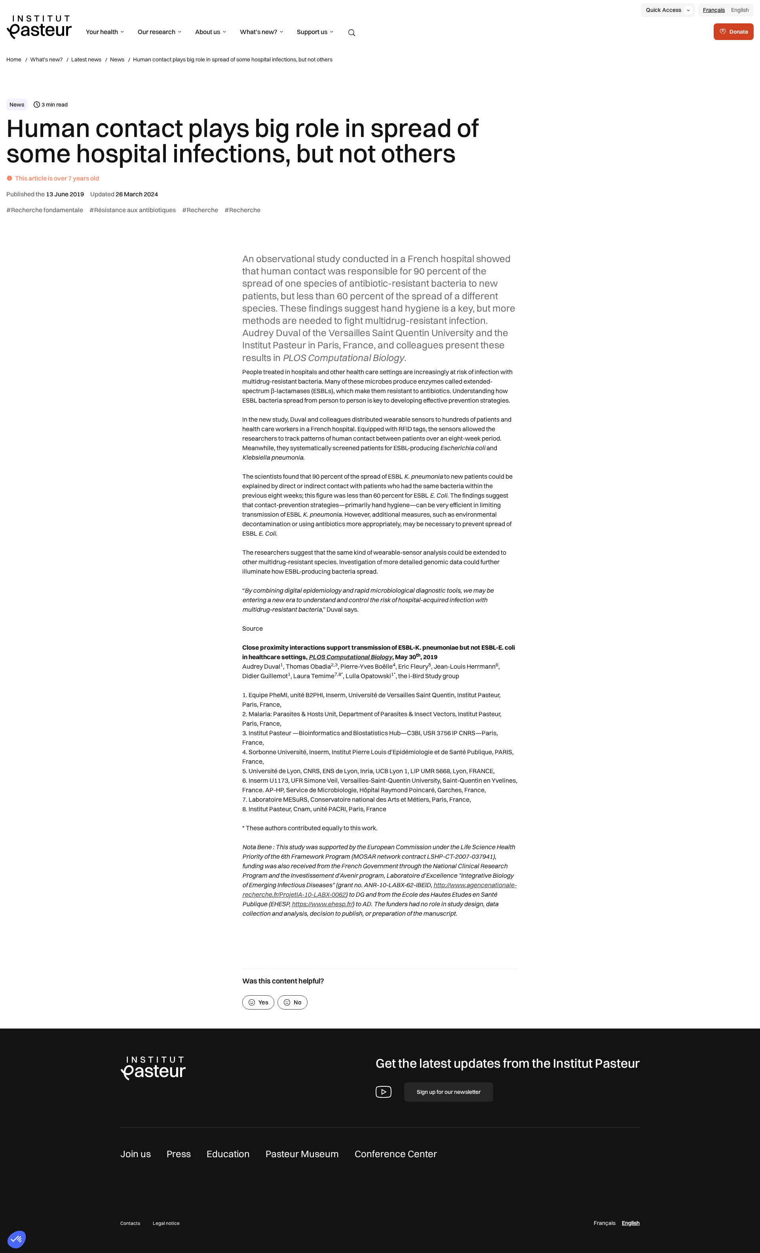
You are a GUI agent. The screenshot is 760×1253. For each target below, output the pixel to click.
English (740, 9)
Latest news (86, 59)
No (298, 1002)
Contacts (130, 1223)
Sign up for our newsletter (449, 1091)
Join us (135, 1154)
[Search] (351, 32)
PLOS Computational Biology (350, 657)
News (117, 59)
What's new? (258, 32)
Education (228, 1154)
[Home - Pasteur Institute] (39, 26)
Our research (156, 32)
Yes (263, 1002)
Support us (312, 32)
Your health (102, 32)
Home (13, 59)
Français (714, 9)
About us (207, 32)
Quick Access (663, 9)
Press (179, 1154)
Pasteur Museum (302, 1154)
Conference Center (396, 1154)
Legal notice (166, 1223)
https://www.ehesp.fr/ (322, 904)
